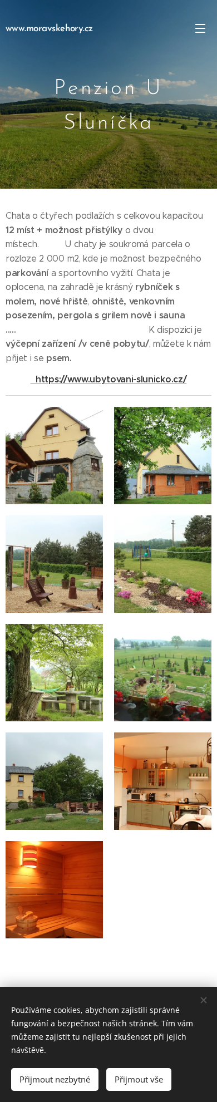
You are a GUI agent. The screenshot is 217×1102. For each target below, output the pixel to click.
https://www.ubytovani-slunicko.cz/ (108, 379)
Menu (200, 28)
